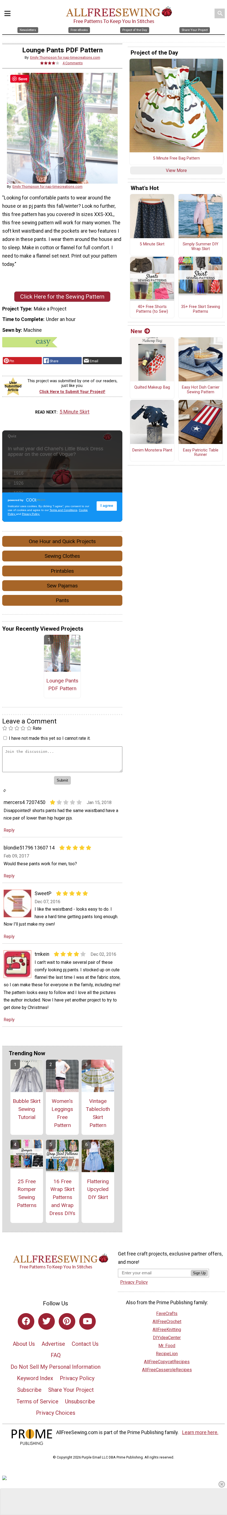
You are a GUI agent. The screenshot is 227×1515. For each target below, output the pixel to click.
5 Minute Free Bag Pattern (176, 158)
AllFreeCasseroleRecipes (167, 1369)
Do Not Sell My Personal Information (55, 1367)
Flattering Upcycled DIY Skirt (98, 1189)
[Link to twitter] (46, 1321)
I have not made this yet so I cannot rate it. (50, 738)
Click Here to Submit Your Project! (72, 391)
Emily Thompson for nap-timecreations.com (65, 57)
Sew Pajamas (62, 585)
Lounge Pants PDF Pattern (62, 684)
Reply (9, 830)
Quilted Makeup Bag (152, 387)
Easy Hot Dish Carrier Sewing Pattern (201, 389)
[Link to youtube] (87, 1321)
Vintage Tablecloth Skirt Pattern (98, 1113)
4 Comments (73, 63)
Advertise (53, 1344)
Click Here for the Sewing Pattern (62, 296)
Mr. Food (166, 1345)
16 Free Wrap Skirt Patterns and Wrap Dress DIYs (62, 1197)
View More (176, 170)
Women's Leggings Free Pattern (62, 1113)
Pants (62, 600)
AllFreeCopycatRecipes (167, 1361)
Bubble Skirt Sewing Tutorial (26, 1109)
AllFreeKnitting (167, 1329)
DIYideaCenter (167, 1337)
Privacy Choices (55, 1412)
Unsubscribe (80, 1401)
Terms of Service (37, 1401)
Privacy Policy (77, 1378)
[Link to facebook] (26, 1321)
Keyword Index (35, 1378)
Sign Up (199, 1273)
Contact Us (85, 1344)
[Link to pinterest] (67, 1321)
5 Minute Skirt (74, 412)
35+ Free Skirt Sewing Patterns (200, 309)
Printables (62, 571)
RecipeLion (167, 1353)
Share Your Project (71, 1389)
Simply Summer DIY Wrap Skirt (200, 246)
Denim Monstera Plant (152, 450)
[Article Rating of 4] (50, 63)
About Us (24, 1344)
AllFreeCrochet (167, 1321)
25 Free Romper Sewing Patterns (27, 1193)
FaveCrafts (166, 1313)
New (136, 331)
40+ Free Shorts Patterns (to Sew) (152, 309)
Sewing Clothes (62, 556)
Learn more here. (200, 1432)
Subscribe (29, 1389)
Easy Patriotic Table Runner (200, 452)
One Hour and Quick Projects (62, 541)
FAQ (56, 1355)
